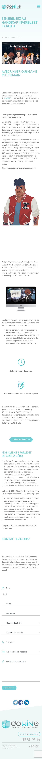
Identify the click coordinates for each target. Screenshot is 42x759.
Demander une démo (20, 238)
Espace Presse (34, 745)
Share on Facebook (20, 702)
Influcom (11, 748)
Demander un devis (20, 439)
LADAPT (7, 98)
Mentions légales (34, 746)
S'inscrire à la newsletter (29, 734)
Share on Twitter (15, 702)
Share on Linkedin (26, 702)
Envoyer (8, 688)
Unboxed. (4, 748)
